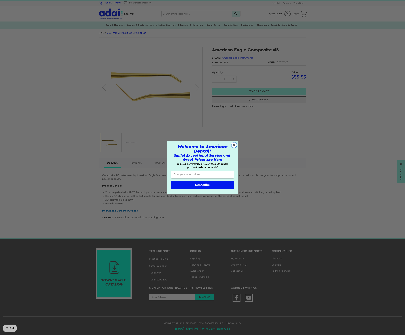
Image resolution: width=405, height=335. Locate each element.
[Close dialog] (234, 145)
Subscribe (202, 185)
